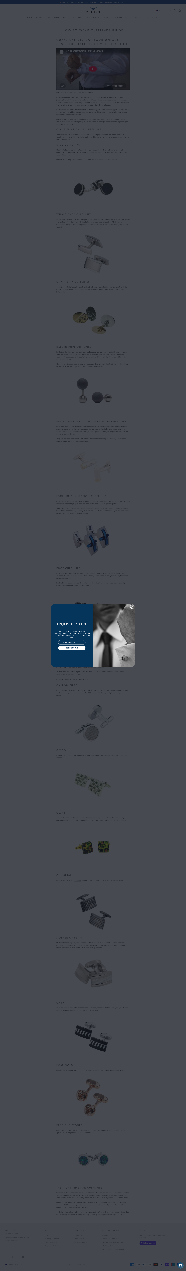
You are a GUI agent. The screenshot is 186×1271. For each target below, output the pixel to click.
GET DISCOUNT (72, 648)
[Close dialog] (132, 607)
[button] (180, 1265)
